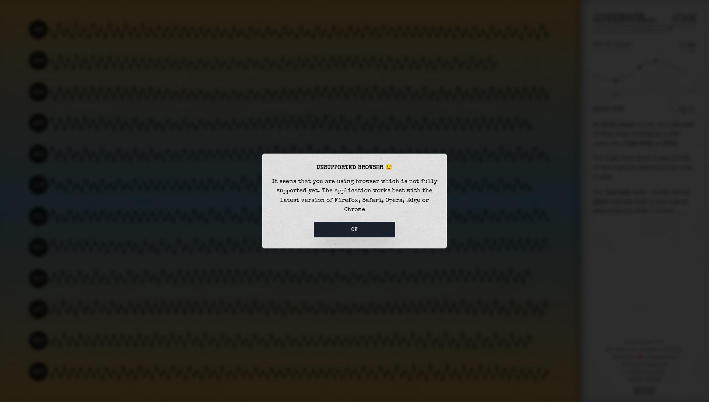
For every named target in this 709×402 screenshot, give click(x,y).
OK (354, 229)
